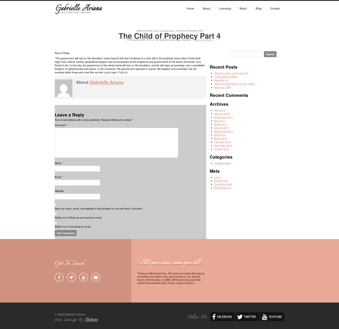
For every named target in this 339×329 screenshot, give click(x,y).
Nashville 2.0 (221, 80)
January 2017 (222, 127)
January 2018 (222, 113)
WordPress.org (222, 187)
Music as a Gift (222, 87)
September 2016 (223, 131)
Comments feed (223, 184)
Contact (275, 8)
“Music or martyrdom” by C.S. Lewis (234, 83)
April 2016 (219, 135)
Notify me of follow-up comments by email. (78, 217)
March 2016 (221, 138)
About (206, 8)
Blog (258, 8)
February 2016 (222, 142)
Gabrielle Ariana (107, 82)
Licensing (225, 8)
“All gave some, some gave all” (231, 73)
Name (59, 163)
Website (59, 191)
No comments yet (204, 39)
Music (243, 8)
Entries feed (221, 180)
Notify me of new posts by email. (73, 226)
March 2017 (221, 124)
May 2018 (219, 110)
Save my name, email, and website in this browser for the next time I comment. (99, 208)
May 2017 (219, 120)
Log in (217, 177)
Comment (61, 125)
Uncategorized (167, 30)
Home (190, 8)
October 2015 (222, 149)
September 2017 (223, 117)
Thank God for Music (226, 76)
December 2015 (223, 145)
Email (59, 177)
